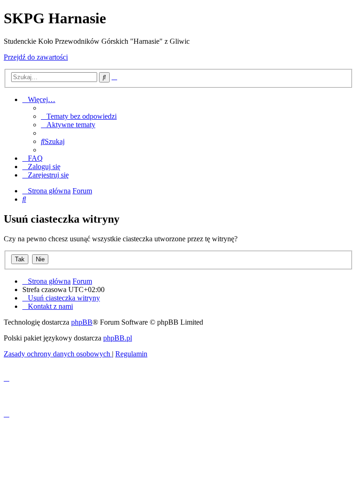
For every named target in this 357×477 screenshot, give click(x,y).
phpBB (82, 322)
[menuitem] (79, 116)
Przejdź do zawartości (36, 57)
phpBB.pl (117, 338)
